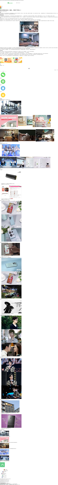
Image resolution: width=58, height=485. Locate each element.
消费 (19, 0)
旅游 (9, 0)
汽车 (20, 0)
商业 (14, 0)
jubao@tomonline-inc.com (17, 484)
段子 (18, 0)
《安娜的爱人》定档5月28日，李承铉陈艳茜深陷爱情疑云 (6, 315)
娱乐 (3, 0)
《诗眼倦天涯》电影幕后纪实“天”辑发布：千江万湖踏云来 (7, 313)
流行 (2, 0)
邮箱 (13, 0)
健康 (17, 0)
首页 (0, 0)
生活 (10, 0)
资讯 (1, 0)
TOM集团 (1, 483)
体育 (4, 0)
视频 (15, 0)
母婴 (11, 0)
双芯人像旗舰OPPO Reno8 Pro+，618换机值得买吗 (5, 257)
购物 (21, 0)
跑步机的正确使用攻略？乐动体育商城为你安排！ (5, 99)
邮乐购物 (3, 483)
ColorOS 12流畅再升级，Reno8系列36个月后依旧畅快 (7, 255)
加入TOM (9, 483)
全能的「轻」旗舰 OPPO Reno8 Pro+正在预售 (5, 200)
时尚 (6, 0)
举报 (0, 64)
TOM (2, 11)
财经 (16, 0)
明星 (5, 0)
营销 (12, 0)
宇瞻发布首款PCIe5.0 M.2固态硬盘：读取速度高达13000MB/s (7, 183)
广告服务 (7, 483)
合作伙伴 (5, 483)
